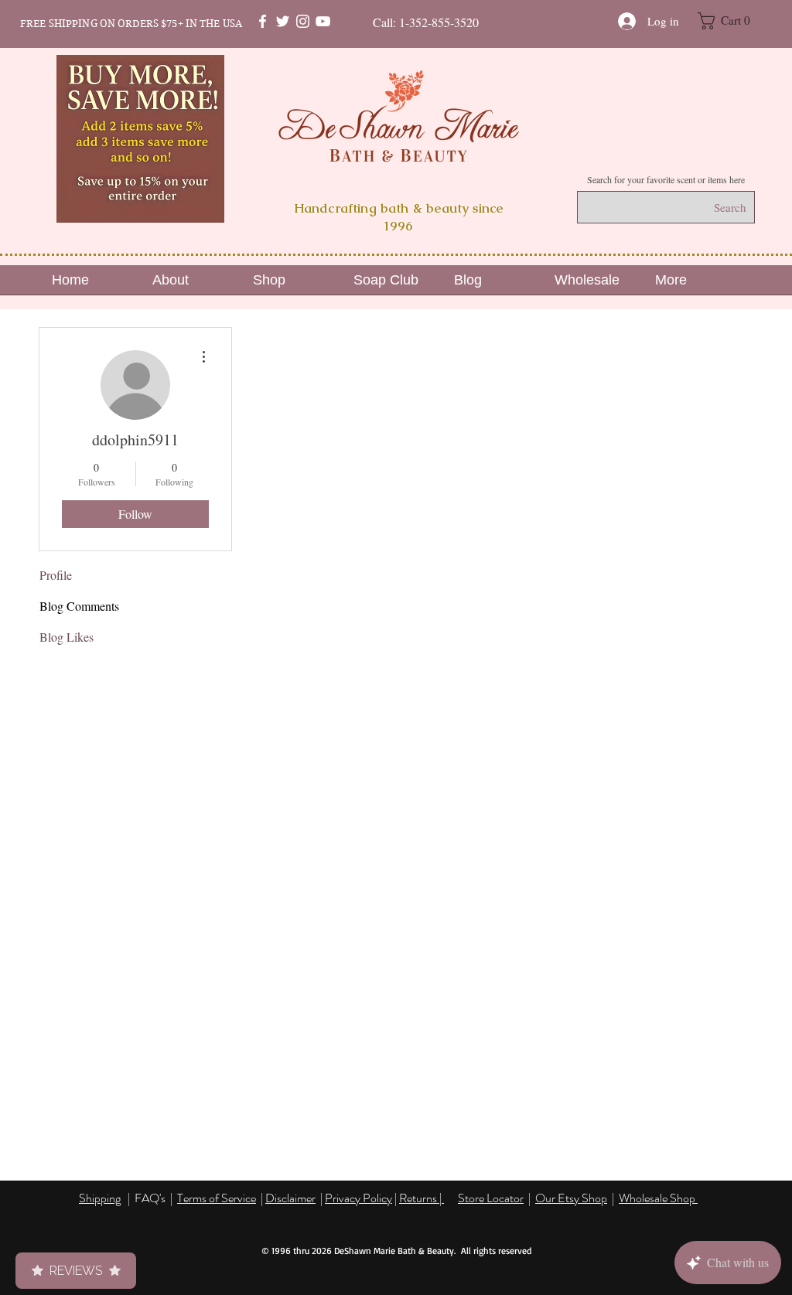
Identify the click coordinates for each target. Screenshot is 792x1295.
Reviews (76, 1270)
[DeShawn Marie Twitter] (283, 21)
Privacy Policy (358, 1198)
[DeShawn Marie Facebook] (262, 21)
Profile (55, 575)
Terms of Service (216, 1198)
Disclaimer (290, 1198)
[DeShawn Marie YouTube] (323, 21)
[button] (732, 20)
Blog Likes (66, 637)
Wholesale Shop (658, 1198)
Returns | (421, 1198)
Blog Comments (79, 606)
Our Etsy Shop (571, 1198)
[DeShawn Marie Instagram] (303, 21)
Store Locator (491, 1198)
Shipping (100, 1198)
